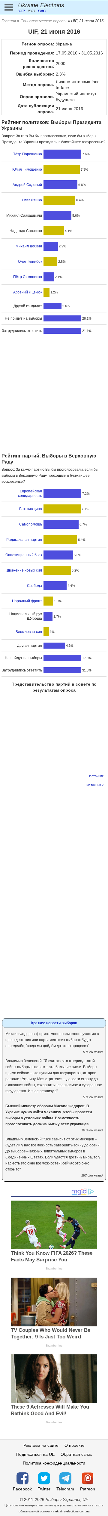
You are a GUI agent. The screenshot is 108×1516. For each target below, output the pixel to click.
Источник (96, 776)
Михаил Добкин (29, 246)
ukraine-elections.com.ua (72, 1511)
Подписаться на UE (35, 1454)
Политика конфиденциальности (54, 1463)
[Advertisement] (54, 396)
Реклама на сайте (40, 1445)
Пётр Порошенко (27, 154)
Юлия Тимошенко (27, 169)
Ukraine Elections (41, 5)
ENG (42, 11)
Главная (9, 21)
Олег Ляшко (32, 200)
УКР (21, 11)
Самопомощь (30, 524)
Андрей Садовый (27, 185)
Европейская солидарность (30, 493)
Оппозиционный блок (23, 555)
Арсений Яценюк (27, 292)
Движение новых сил (24, 570)
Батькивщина (30, 509)
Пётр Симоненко (27, 277)
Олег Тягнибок (30, 261)
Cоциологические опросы (43, 21)
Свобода (34, 586)
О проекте (74, 1445)
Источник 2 (95, 785)
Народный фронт (27, 601)
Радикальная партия (24, 540)
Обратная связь (76, 1454)
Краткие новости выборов (54, 1023)
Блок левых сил (29, 632)
